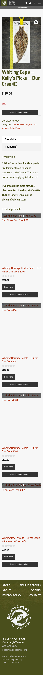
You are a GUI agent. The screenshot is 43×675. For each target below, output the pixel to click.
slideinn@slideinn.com (14, 649)
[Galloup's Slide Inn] (9, 3)
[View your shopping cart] (30, 2)
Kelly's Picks (15, 128)
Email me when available (20, 112)
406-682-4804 (22, 8)
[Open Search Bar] (34, 2)
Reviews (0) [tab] (11, 146)
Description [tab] (11, 139)
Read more (8, 287)
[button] (36, 22)
